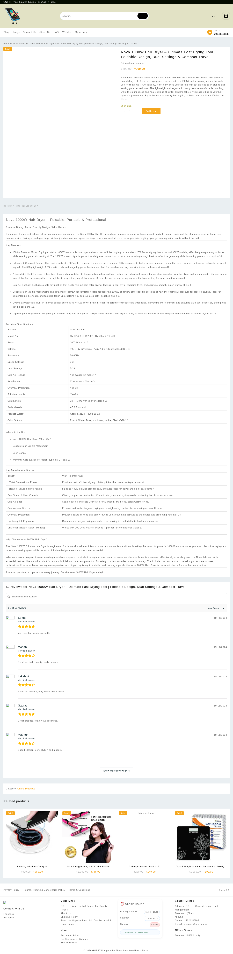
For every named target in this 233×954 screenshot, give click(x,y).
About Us (66, 913)
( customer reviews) (133, 63)
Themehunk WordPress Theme (132, 950)
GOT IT (96, 950)
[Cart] (226, 16)
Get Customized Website (74, 939)
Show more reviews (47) (116, 770)
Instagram (8, 917)
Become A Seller (70, 935)
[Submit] (142, 16)
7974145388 (221, 34)
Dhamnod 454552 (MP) (187, 935)
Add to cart (151, 111)
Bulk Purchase (69, 942)
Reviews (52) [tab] (30, 206)
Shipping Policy (69, 917)
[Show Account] (214, 15)
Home (6, 43)
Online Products (19, 43)
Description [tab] (11, 206)
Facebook (8, 914)
